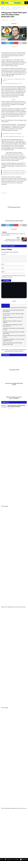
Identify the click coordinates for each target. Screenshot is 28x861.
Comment (3, 254)
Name (2, 264)
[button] (26, 3)
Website (3, 271)
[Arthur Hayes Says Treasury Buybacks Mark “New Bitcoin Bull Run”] (4, 454)
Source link (3, 192)
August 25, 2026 (11, 408)
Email (2, 268)
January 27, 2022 (5, 20)
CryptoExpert (13, 20)
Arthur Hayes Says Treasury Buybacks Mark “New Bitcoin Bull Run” (16, 406)
